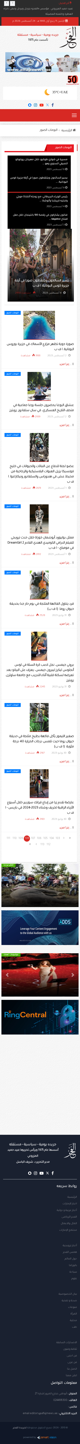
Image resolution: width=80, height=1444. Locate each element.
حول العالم (71, 1259)
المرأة (73, 1314)
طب (74, 1327)
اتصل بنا (72, 1369)
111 (8, 838)
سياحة (73, 1272)
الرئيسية (72, 1197)
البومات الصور (48, 130)
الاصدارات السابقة (66, 1342)
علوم (74, 1278)
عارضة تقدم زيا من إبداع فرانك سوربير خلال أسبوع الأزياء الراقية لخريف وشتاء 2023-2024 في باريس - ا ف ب (39, 808)
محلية (73, 1320)
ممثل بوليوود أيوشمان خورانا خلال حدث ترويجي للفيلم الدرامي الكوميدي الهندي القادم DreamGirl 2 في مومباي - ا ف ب (41, 543)
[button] (73, 885)
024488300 (60, 1400)
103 (58, 838)
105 (45, 838)
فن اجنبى (72, 1355)
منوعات (72, 1307)
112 (48, 844)
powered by (29, 1437)
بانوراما (73, 1265)
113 (42, 844)
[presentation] (6, 3)
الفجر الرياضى (69, 1217)
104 (51, 838)
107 (33, 838)
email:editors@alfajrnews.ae (40, 1413)
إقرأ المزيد (64, 364)
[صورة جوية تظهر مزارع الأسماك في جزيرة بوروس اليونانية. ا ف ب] (39, 325)
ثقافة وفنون (70, 1349)
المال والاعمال (69, 1223)
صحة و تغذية (69, 1300)
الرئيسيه (67, 130)
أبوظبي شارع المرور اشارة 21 (51, 1393)
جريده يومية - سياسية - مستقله (32, 1153)
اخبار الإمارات (70, 1203)
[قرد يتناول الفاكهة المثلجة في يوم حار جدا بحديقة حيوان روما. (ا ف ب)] (39, 585)
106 (39, 838)
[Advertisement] (40, 1093)
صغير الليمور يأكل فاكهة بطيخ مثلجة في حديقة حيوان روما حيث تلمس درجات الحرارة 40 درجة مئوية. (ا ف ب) (41, 742)
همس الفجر (70, 1252)
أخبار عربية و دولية (67, 1210)
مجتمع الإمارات (68, 1230)
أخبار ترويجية (70, 1245)
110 (15, 838)
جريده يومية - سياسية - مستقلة (37, 38)
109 (20, 838)
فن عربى (72, 1362)
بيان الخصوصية (68, 1294)
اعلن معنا (71, 1375)
